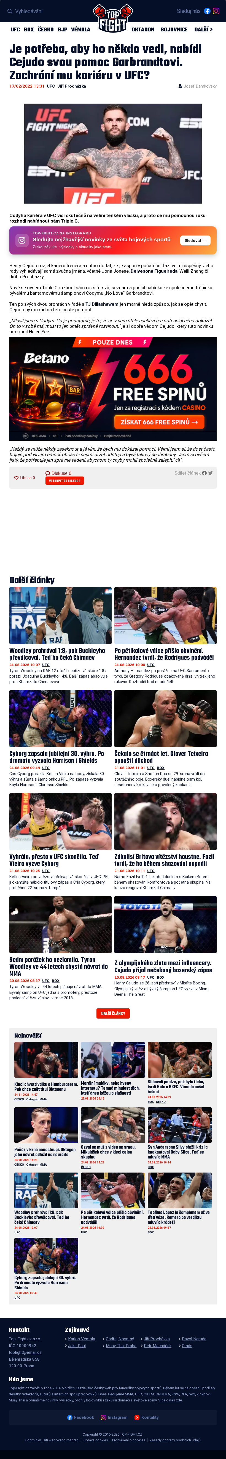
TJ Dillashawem (102, 304)
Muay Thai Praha (121, 1345)
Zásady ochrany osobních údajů (175, 1440)
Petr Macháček (157, 1345)
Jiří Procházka (71, 86)
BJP (62, 30)
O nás (187, 1345)
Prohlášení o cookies (128, 1440)
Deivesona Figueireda (154, 271)
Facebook (84, 1417)
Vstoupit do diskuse (64, 481)
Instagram (117, 1417)
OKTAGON (143, 30)
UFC (15, 30)
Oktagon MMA (36, 1099)
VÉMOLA (80, 30)
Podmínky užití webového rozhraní (52, 1440)
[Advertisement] (113, 532)
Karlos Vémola (81, 1338)
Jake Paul (77, 1345)
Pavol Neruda (194, 1338)
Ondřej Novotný (120, 1338)
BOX (29, 30)
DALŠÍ (201, 30)
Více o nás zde (170, 1400)
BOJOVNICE (174, 30)
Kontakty (149, 1417)
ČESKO (46, 30)
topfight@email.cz (25, 1352)
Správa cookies (96, 1440)
